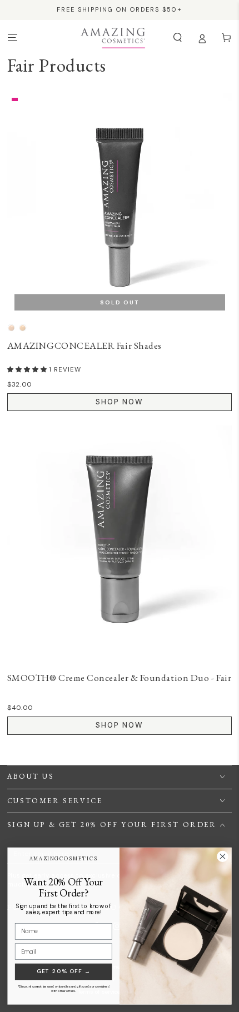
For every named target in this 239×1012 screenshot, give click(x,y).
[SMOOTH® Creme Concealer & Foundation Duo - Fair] (119, 537)
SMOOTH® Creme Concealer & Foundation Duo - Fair (119, 678)
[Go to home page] (112, 38)
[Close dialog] (223, 856)
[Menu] (12, 37)
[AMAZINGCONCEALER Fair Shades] (119, 205)
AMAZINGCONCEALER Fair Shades (84, 346)
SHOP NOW (119, 402)
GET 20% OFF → (64, 971)
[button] (177, 37)
